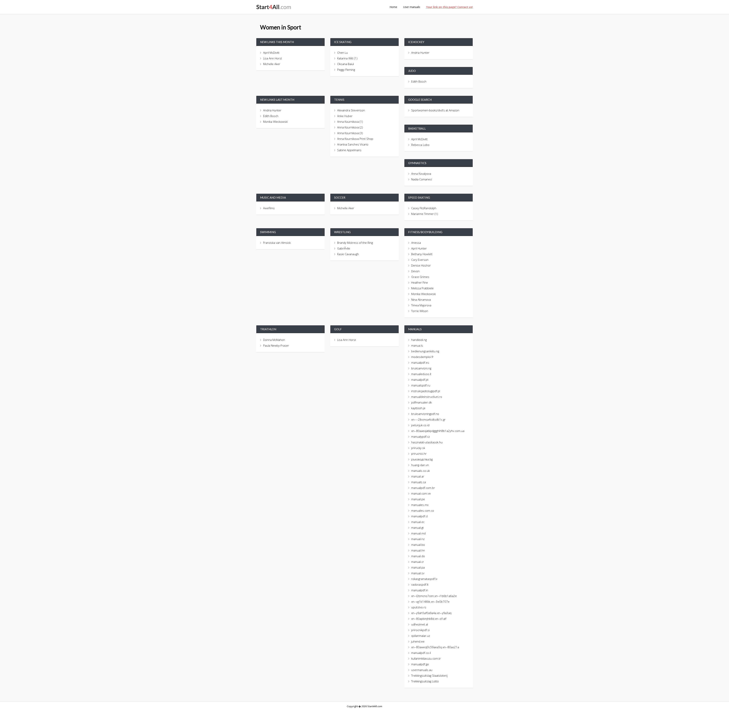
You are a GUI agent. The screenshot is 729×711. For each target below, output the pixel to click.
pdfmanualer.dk (421, 402)
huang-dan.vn (420, 465)
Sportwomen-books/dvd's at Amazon (435, 110)
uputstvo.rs (418, 607)
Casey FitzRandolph (423, 208)
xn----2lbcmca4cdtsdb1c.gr (428, 419)
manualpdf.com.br (423, 488)
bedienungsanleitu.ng (425, 351)
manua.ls (417, 345)
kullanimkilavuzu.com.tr (426, 658)
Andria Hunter (420, 52)
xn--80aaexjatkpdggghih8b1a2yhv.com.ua (437, 431)
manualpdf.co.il (421, 653)
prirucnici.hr (419, 453)
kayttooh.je (418, 408)
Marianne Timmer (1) (424, 214)
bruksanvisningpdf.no (425, 414)
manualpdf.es (420, 362)
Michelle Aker (271, 64)
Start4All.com (273, 7)
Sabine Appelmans (349, 150)
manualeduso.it (421, 374)
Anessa (416, 243)
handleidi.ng (419, 340)
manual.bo (418, 545)
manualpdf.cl (419, 516)
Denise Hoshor (421, 265)
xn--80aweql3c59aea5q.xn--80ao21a (435, 647)
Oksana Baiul (345, 64)
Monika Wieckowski (275, 121)
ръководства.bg (422, 459)
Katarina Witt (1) (347, 58)
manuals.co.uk (420, 471)
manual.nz (417, 539)
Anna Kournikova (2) (350, 127)
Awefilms (269, 208)
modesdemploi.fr (422, 357)
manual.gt (417, 527)
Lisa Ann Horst (272, 58)
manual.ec (417, 522)
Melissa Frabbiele (422, 288)
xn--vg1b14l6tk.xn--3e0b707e (430, 601)
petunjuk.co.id (420, 425)
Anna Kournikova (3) (350, 133)
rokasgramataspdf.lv (424, 579)
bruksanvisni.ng (421, 368)
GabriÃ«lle (343, 248)
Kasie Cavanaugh (348, 254)
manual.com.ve (421, 493)
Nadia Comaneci (421, 179)
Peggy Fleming (346, 70)
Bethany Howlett (421, 254)
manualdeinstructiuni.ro (426, 397)
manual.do (418, 556)
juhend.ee (417, 641)
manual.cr (417, 562)
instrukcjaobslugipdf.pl (425, 391)
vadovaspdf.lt (419, 584)
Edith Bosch (418, 81)
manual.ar (417, 476)
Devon (415, 271)
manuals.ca (418, 482)
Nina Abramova (421, 299)
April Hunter (419, 248)
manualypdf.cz (420, 436)
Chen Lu (342, 52)
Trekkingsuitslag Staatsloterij (429, 675)
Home (393, 7)
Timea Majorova (421, 305)
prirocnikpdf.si (420, 630)
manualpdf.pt (419, 379)
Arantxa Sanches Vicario (352, 144)
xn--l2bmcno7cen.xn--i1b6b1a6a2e (434, 596)
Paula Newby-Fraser (276, 345)
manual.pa (418, 567)
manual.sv (417, 573)
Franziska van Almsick (277, 243)
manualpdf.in (419, 590)
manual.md (418, 533)
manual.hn (418, 550)
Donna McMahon (274, 340)
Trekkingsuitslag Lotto (425, 681)
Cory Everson (419, 260)
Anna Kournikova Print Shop (355, 139)
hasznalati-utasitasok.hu (427, 442)
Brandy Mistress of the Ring (355, 243)
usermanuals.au (421, 670)
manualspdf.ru (420, 385)
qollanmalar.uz (420, 636)
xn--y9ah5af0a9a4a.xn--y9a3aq (431, 613)
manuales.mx (419, 505)
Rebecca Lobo (420, 145)
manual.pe (418, 499)
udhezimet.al (419, 624)
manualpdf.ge (420, 664)
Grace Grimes (420, 277)
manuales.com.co (422, 510)
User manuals (411, 7)
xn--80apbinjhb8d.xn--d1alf (428, 619)
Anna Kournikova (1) (350, 121)
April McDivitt (271, 52)
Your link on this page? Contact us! (449, 7)
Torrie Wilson (419, 311)
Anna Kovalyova (421, 173)
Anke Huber (345, 116)
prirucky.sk (418, 448)
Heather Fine (419, 282)
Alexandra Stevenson (351, 110)
